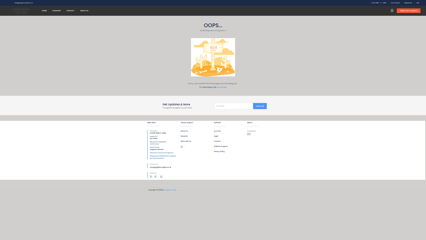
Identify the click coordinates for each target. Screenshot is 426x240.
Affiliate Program (221, 146)
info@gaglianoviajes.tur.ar (24, 3)
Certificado (154, 144)
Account (217, 131)
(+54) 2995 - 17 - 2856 (378, 3)
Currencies (251, 131)
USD (417, 3)
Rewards (184, 136)
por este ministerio (157, 158)
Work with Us (186, 141)
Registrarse (408, 3)
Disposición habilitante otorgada (163, 156)
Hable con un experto (409, 11)
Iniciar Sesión (395, 3)
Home (44, 11)
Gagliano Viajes (170, 190)
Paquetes (56, 11)
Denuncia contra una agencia (161, 153)
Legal (216, 136)
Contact (70, 11)
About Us (84, 11)
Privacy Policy (219, 151)
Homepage (222, 87)
